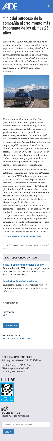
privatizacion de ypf (14, 338)
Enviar (8, 431)
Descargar (11, 325)
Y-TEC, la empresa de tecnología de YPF (23, 264)
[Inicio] (9, 6)
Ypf (28, 338)
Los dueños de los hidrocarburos (20, 281)
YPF (5, 315)
